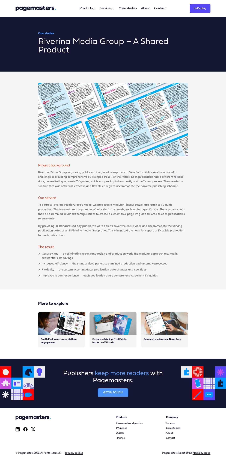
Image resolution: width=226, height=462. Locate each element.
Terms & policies (74, 453)
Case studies (128, 8)
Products (86, 8)
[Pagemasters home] (36, 8)
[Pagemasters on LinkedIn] (18, 429)
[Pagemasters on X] (33, 429)
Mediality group (201, 453)
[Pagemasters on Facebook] (25, 429)
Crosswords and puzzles (129, 423)
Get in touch (113, 392)
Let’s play (200, 8)
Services (106, 8)
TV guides (121, 428)
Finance (120, 438)
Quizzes (120, 433)
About (145, 8)
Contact (160, 8)
